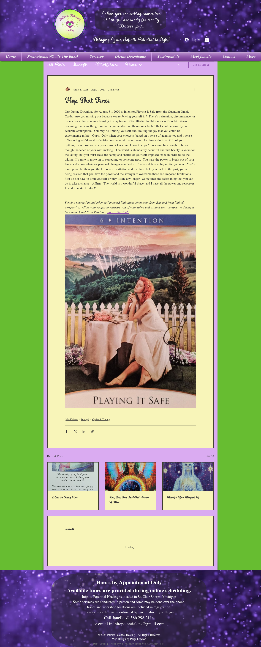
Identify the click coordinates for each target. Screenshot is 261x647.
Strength (80, 65)
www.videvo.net (155, 640)
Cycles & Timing (101, 419)
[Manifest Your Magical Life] (188, 476)
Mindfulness (106, 65)
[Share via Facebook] (66, 431)
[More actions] (194, 89)
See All (210, 455)
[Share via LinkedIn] (84, 431)
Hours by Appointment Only (129, 579)
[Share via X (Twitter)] (75, 431)
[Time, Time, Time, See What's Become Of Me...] (130, 476)
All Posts (56, 65)
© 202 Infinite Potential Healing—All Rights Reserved (129, 632)
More (131, 65)
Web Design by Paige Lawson (129, 636)
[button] (206, 39)
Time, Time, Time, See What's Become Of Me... (129, 500)
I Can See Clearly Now (65, 497)
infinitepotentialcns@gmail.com (137, 621)
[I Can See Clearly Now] (73, 476)
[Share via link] (92, 431)
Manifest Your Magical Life (183, 497)
